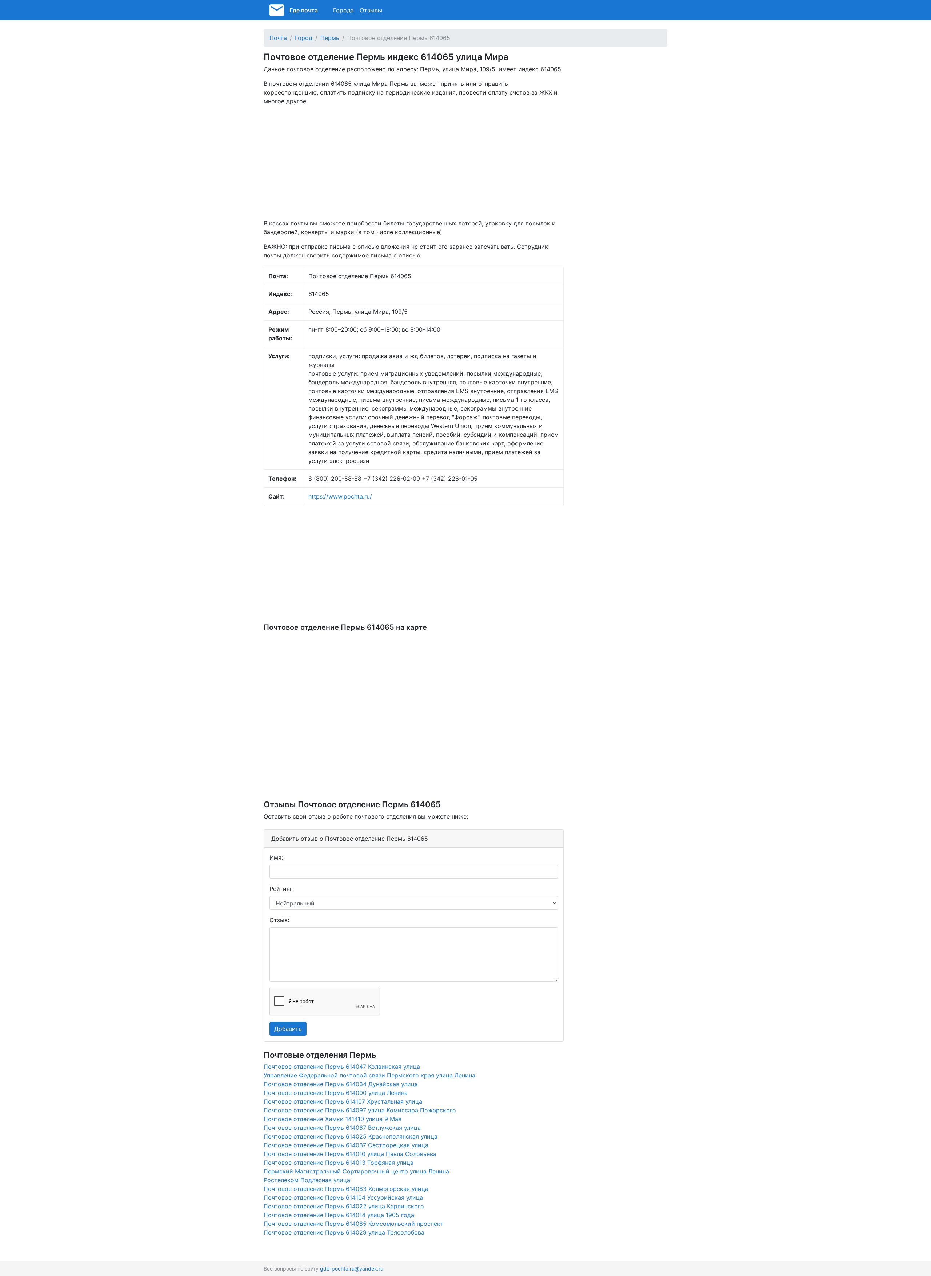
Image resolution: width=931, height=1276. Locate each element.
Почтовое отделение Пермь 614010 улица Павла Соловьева (350, 1153)
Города (343, 10)
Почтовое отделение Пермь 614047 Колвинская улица (342, 1066)
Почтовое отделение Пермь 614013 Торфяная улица (338, 1162)
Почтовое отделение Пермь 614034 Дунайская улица (341, 1084)
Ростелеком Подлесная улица (307, 1180)
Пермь (329, 37)
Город (303, 37)
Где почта (303, 10)
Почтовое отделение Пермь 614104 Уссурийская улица (343, 1197)
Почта (278, 37)
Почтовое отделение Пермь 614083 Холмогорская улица (346, 1188)
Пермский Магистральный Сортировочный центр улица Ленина (356, 1171)
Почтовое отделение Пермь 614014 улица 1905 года (339, 1215)
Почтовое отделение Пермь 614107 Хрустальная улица (343, 1101)
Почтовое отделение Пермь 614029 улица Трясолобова (344, 1232)
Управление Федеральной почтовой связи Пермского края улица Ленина (369, 1075)
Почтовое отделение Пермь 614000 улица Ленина (336, 1092)
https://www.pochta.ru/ (340, 496)
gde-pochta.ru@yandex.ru (351, 1268)
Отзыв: (279, 920)
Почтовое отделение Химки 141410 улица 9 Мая (332, 1119)
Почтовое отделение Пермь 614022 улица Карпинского (344, 1206)
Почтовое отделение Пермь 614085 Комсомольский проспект (354, 1223)
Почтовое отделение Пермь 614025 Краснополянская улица (350, 1136)
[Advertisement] (414, 162)
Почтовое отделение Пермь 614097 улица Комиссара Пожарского (360, 1110)
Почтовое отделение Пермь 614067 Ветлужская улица (342, 1127)
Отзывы (371, 10)
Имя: (276, 857)
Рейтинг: (281, 888)
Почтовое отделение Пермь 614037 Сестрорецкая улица (346, 1145)
